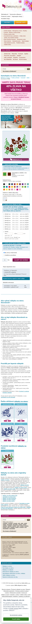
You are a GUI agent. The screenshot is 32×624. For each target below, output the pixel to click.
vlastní (6, 231)
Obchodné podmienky (9, 591)
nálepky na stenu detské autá (10, 495)
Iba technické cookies (16, 615)
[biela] (7, 184)
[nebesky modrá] (7, 187)
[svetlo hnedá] (9, 190)
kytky (18, 526)
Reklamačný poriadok (15, 592)
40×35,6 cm (7, 218)
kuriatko (21, 423)
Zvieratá (23, 77)
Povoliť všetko (16, 619)
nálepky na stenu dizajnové (9, 498)
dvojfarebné (6, 528)
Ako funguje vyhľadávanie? (9, 71)
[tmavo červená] (15, 184)
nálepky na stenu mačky (9, 501)
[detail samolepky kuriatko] (19, 440)
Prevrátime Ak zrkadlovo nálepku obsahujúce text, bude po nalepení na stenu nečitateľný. (15, 247)
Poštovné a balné (5, 16)
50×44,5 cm (7, 220)
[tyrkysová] (28, 184)
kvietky (17, 527)
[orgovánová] (12, 190)
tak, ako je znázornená (11, 252)
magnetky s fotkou (14, 594)
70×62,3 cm (7, 224)
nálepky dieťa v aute (25, 594)
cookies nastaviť (13, 608)
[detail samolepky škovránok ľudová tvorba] (5, 440)
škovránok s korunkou (7, 404)
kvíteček (21, 527)
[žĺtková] (17, 184)
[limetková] (23, 187)
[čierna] (4, 184)
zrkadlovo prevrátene (10, 255)
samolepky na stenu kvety (9, 497)
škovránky (15, 524)
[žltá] (12, 187)
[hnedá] (20, 184)
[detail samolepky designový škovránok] (19, 420)
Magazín (28, 589)
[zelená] (4, 187)
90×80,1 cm (7, 229)
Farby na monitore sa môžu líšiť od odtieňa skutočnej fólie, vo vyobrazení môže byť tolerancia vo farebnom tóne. (16, 168)
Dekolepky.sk (4, 14)
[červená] (9, 187)
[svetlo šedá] (20, 187)
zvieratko (5, 523)
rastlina (20, 524)
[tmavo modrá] (12, 184)
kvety (8, 527)
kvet (25, 527)
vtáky (28, 77)
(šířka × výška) (15, 214)
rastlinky (10, 526)
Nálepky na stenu (5, 77)
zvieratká (10, 523)
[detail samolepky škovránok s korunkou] (5, 420)
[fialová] (23, 184)
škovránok (7, 450)
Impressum (24, 592)
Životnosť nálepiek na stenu (18, 589)
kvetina (4, 527)
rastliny (24, 524)
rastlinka (5, 526)
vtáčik (25, 523)
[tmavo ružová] (17, 190)
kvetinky (26, 526)
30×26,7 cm (7, 214)
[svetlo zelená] (25, 187)
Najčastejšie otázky (17, 16)
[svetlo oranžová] (4, 190)
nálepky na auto (5, 594)
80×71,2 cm (7, 226)
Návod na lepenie (6, 589)
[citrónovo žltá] (7, 190)
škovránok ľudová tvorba (7, 423)
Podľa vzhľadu (15, 77)
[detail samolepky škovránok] (5, 467)
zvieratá (15, 523)
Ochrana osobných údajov (21, 591)
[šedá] (25, 184)
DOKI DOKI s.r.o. (26, 583)
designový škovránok (21, 404)
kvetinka (12, 527)
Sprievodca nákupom (15, 14)
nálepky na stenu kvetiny (21, 487)
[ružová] (20, 190)
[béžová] (15, 190)
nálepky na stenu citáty (9, 488)
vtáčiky (4, 524)
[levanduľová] (17, 187)
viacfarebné (12, 528)
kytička (22, 526)
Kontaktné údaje (5, 18)
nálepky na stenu (21, 401)
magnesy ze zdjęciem (24, 596)
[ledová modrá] (28, 187)
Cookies (7, 592)
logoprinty (15, 596)
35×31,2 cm (7, 216)
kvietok (14, 526)
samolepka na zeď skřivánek (8, 397)
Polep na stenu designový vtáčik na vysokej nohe (13, 507)
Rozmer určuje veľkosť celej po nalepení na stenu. (15, 208)
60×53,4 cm (7, 222)
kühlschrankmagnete (7, 596)
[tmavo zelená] (9, 184)
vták (19, 523)
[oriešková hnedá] (15, 187)
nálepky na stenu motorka (9, 499)
